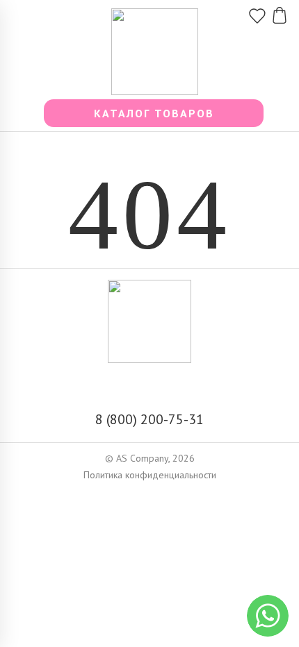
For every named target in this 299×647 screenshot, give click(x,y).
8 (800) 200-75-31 (149, 419)
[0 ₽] (279, 11)
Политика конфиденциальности (149, 475)
